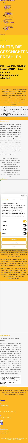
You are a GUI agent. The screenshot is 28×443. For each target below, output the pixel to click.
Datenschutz (18, 439)
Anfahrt (6, 29)
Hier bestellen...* (3, 385)
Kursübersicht (8, 5)
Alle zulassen (14, 239)
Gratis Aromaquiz (9, 14)
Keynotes (7, 8)
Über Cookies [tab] (23, 199)
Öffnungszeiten (4, 429)
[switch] (25, 225)
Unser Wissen (8, 12)
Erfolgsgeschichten (9, 13)
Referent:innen (8, 7)
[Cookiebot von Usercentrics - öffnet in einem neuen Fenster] (21, 195)
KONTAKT (5, 28)
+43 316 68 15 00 (4, 405)
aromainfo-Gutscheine (9, 24)
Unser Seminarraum (9, 10)
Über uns (7, 30)
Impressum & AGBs (11, 439)
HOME (4, 2)
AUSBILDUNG (6, 3)
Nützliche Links (8, 19)
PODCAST (5, 20)
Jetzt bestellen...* (3, 178)
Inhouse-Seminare (9, 9)
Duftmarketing (8, 17)
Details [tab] (14, 199)
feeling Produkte (8, 26)
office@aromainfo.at (5, 417)
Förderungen (7, 6)
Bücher (6, 23)
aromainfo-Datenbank (9, 22)
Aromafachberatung (9, 16)
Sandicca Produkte (9, 27)
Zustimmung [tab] (5, 199)
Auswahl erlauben (14, 242)
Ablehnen (14, 246)
